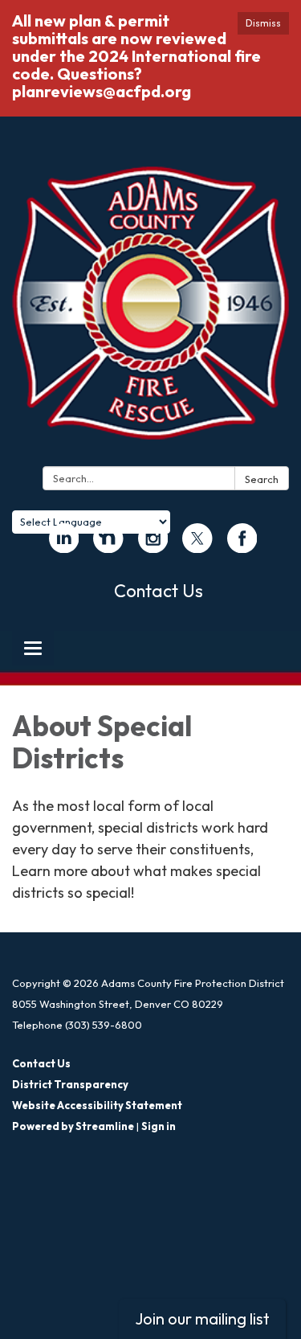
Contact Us (158, 590)
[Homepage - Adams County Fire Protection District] (150, 311)
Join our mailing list (202, 1318)
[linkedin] (64, 546)
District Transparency (70, 1084)
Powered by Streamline (73, 1126)
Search (262, 479)
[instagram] (153, 546)
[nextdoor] (108, 546)
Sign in (158, 1126)
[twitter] (197, 546)
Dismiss (263, 23)
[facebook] (242, 546)
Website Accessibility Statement (97, 1105)
